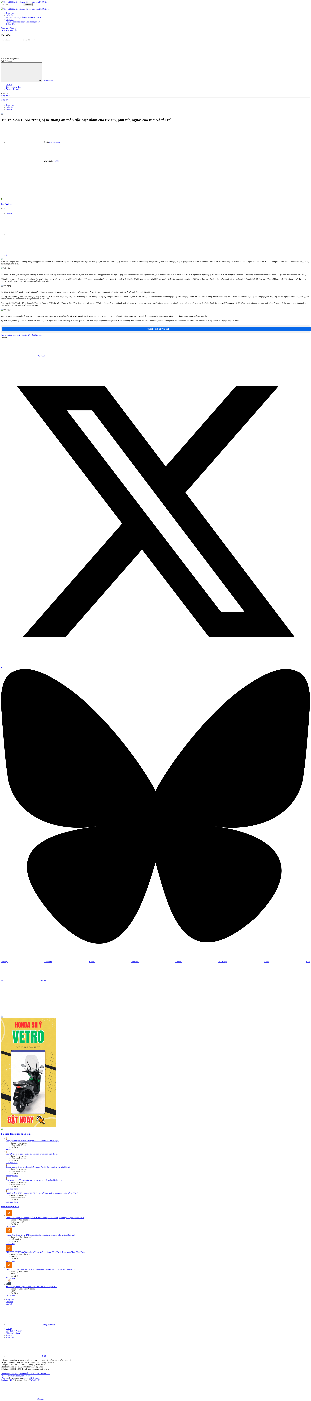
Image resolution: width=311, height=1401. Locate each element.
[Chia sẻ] (24, 234)
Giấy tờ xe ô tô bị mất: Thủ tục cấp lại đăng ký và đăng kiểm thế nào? (32, 1154)
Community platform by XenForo (25, 1374)
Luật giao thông (12, 1163)
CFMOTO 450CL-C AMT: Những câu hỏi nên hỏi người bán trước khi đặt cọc (41, 1269)
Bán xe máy (10, 1226)
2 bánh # (9, 1149)
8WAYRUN (35, 1380)
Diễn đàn (9, 15)
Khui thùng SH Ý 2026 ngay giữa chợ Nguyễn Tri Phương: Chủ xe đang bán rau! (40, 1235)
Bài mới (9, 17)
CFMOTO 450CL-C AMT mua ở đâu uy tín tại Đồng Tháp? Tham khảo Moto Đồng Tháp (45, 1252)
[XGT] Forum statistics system (17, 1376)
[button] (38, 59)
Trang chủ (10, 13)
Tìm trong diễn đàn (19, 17)
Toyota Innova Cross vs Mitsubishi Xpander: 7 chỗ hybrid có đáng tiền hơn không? (38, 1167)
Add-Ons (5, 1378)
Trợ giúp (9, 1335)
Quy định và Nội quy (14, 1331)
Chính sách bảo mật (13, 1333)
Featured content (12, 22)
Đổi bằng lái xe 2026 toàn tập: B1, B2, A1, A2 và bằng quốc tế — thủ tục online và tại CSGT (42, 1193)
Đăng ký (4, 100)
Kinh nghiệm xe (12, 1176)
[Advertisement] (74, 181)
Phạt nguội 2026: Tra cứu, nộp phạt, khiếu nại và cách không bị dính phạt (34, 1180)
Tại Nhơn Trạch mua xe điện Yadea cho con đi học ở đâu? (31, 1287)
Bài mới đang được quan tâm (15, 1134)
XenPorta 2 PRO (7, 1380)
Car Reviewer (54, 142)
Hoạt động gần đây (33, 22)
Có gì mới (9, 20)
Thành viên (10, 24)
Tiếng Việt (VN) (48, 1324)
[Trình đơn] (2, 7)
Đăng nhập (5, 95)
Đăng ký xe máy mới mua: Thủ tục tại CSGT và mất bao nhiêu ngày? (32, 1141)
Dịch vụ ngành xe (10, 1206)
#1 (7, 255)
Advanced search (34, 17)
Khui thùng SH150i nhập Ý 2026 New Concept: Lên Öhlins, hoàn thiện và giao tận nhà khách (45, 1218)
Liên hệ (9, 1329)
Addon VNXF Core (31, 1378)
